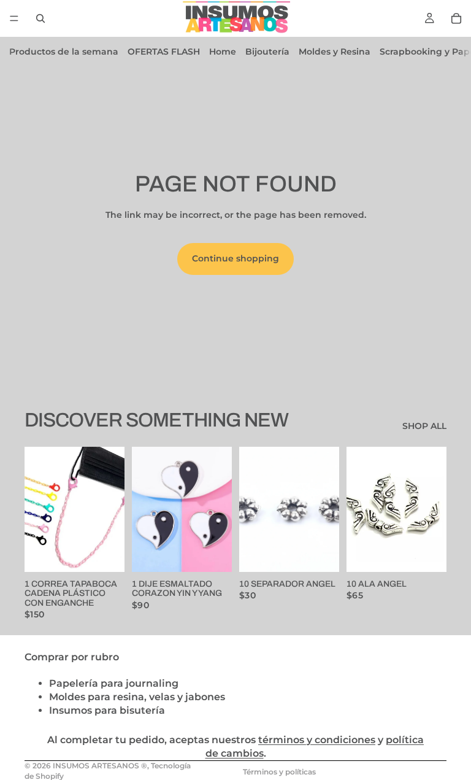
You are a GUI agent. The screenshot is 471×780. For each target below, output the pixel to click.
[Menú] (14, 18)
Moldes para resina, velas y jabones (137, 697)
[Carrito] (456, 18)
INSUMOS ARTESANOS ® (100, 765)
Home (222, 51)
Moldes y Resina (334, 51)
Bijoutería (267, 51)
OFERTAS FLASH (164, 51)
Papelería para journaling (113, 683)
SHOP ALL (424, 425)
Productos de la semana (63, 51)
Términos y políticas (279, 771)
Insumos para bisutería (107, 710)
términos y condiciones (316, 740)
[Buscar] (40, 18)
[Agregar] (105, 553)
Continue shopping (235, 258)
